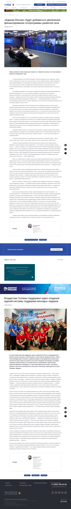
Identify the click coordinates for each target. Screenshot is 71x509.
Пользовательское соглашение (10, 502)
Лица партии (14, 7)
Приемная (44, 7)
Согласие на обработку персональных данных (13, 505)
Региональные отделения (40, 483)
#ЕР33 (27, 475)
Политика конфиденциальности (10, 503)
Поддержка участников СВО (35, 10)
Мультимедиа (53, 7)
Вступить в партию (63, 7)
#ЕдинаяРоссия (35, 475)
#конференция (43, 239)
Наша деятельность (24, 7)
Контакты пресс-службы (25, 485)
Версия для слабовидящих (62, 1)
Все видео (60, 259)
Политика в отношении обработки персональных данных (15, 504)
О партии (5, 7)
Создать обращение (56, 249)
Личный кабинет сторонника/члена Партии (56, 4)
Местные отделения (35, 7)
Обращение (39, 4)
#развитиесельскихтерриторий (31, 239)
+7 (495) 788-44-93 (59, 484)
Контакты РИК (8, 485)
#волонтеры (44, 475)
